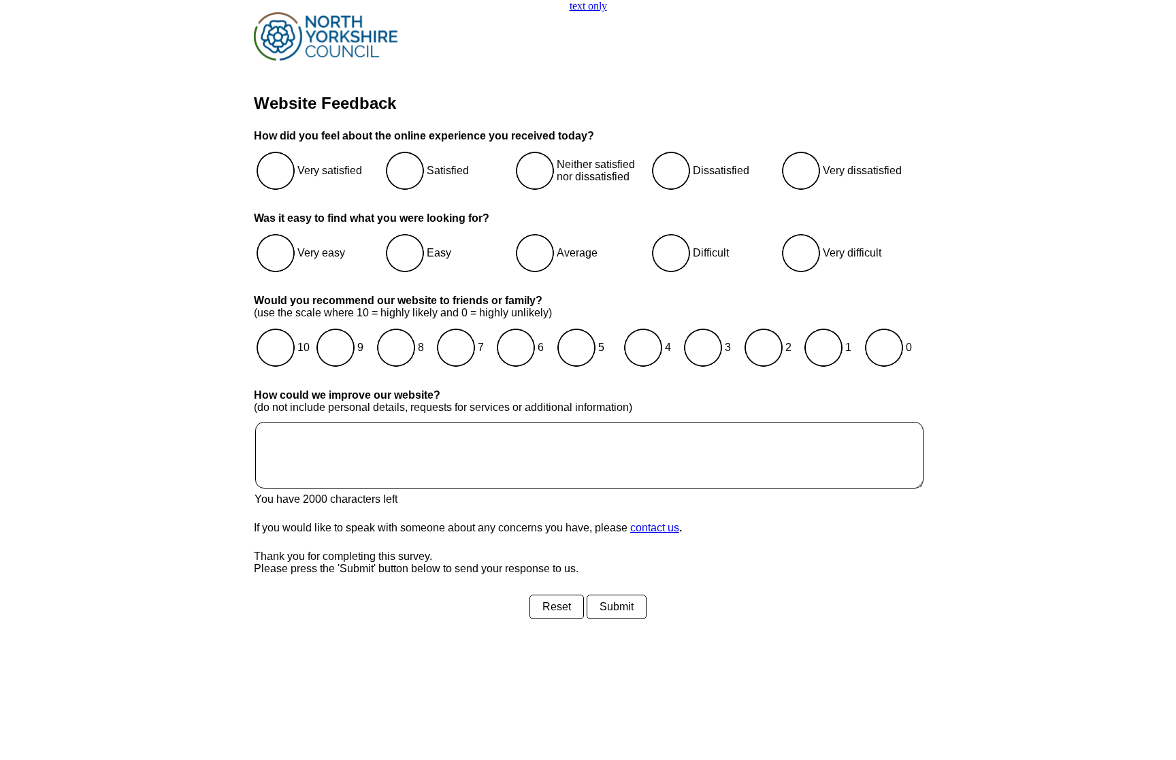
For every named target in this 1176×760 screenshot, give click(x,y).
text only (588, 6)
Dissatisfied (721, 170)
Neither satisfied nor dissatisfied (596, 170)
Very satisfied (329, 170)
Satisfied (448, 170)
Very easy (321, 253)
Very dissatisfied (862, 170)
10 (303, 347)
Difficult (711, 253)
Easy (439, 253)
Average (577, 253)
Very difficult (852, 253)
